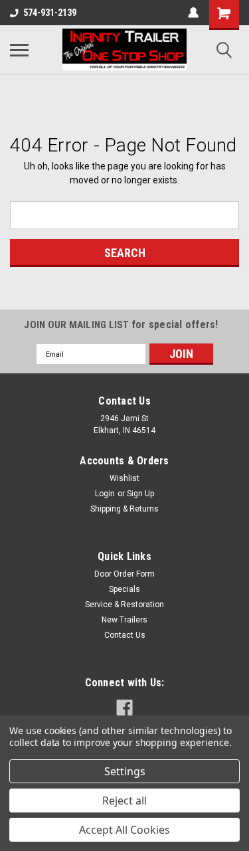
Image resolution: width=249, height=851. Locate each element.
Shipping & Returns (124, 509)
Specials (124, 589)
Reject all (124, 800)
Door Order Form (124, 574)
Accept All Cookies (124, 829)
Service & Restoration (124, 604)
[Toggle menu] (19, 50)
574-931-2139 (49, 12)
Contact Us (124, 635)
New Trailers (124, 619)
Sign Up (140, 493)
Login (105, 493)
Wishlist (124, 478)
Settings (124, 771)
